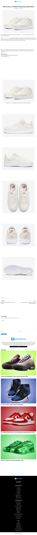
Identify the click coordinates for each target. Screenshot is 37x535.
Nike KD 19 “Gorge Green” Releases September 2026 (12, 460)
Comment (3, 320)
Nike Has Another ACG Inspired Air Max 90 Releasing (8, 302)
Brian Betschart (17, 8)
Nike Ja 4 (18, 511)
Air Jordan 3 (18, 488)
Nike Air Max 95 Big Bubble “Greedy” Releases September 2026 (14, 376)
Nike (19, 4)
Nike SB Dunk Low (18, 495)
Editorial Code (18, 526)
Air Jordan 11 (18, 492)
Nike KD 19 (18, 504)
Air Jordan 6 (18, 491)
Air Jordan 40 (18, 501)
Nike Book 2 (18, 512)
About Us (18, 522)
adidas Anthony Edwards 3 (18, 514)
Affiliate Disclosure (18, 530)
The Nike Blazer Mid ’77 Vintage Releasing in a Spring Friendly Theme (28, 302)
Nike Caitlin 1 (18, 518)
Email (20, 331)
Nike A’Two (18, 515)
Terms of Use (18, 527)
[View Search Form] (35, 1)
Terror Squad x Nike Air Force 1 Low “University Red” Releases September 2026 (17, 432)
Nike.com (5, 51)
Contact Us (18, 523)
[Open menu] (1, 1)
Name (2, 331)
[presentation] (18, 363)
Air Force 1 (21, 34)
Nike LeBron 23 (18, 503)
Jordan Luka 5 (18, 507)
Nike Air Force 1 (18, 496)
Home (17, 4)
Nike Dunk (18, 493)
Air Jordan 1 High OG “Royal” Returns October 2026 (12, 404)
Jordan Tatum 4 (18, 508)
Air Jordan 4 (18, 489)
